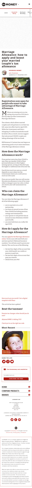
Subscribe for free (16, 379)
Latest (6, 12)
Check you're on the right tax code (13, 323)
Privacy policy (16, 432)
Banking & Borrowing (22, 12)
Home (4, 386)
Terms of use (9, 432)
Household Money (14, 12)
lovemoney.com (14, 430)
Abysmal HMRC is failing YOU (11, 319)
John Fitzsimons (13, 73)
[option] (16, 342)
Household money (15, 70)
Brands (5, 394)
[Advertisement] (16, 33)
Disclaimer (23, 432)
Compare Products (10, 390)
